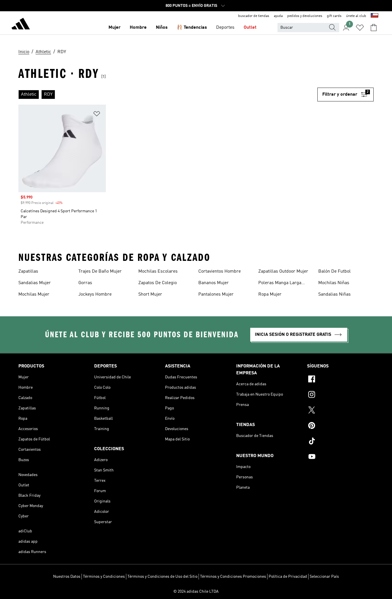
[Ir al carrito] (374, 27)
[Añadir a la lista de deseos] (96, 114)
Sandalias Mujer (34, 283)
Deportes (225, 27)
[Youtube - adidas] (340, 457)
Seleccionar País (324, 577)
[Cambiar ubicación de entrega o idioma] (374, 16)
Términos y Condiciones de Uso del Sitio (162, 577)
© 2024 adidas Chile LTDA (196, 592)
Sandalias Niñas (334, 294)
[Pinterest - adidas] (340, 426)
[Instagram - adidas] (340, 395)
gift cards (334, 16)
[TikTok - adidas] (340, 442)
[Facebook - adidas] (340, 380)
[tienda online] (20, 25)
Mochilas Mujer (33, 294)
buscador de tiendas (253, 16)
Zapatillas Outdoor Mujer (283, 271)
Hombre (138, 27)
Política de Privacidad (288, 577)
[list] (167, 94)
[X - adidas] (340, 411)
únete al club (356, 16)
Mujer (114, 27)
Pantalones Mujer (216, 294)
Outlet (250, 27)
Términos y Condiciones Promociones (233, 577)
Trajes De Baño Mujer (100, 271)
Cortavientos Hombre (219, 271)
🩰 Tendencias (192, 27)
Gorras (85, 283)
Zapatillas (28, 271)
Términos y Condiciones (104, 577)
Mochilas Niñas (333, 283)
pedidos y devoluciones (304, 16)
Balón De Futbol (334, 271)
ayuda (278, 16)
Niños (162, 27)
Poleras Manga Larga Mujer (279, 283)
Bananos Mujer (213, 283)
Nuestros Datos (66, 577)
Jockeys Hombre (95, 294)
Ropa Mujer (270, 294)
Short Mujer (150, 294)
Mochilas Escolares (158, 271)
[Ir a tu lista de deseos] (360, 27)
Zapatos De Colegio (157, 283)
